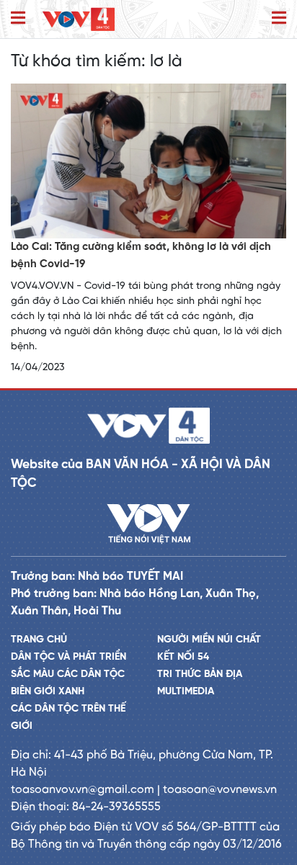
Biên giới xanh (47, 691)
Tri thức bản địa (199, 674)
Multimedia (185, 691)
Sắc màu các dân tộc (68, 674)
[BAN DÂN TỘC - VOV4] (79, 19)
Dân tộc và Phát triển (68, 657)
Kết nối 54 (183, 657)
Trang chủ (39, 640)
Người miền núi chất (209, 640)
